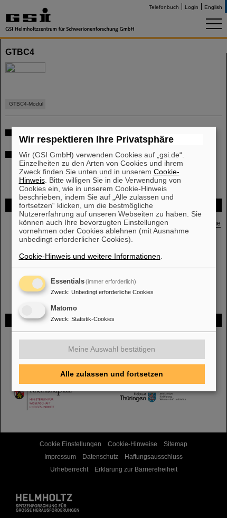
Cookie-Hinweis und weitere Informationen (89, 256)
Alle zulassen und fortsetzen (111, 374)
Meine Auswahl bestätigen (111, 349)
